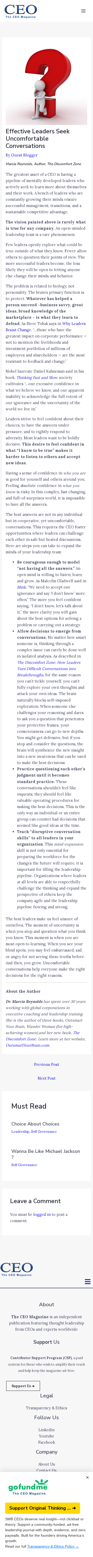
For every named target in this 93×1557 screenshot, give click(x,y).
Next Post (47, 1078)
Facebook (46, 1442)
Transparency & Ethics (46, 1407)
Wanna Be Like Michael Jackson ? (45, 1154)
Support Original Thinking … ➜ (42, 1508)
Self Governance (44, 1131)
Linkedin (46, 1429)
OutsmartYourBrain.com (27, 1045)
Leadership (20, 1131)
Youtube (46, 1436)
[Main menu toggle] (83, 10)
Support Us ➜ (23, 1386)
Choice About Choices (35, 1124)
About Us (46, 1464)
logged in (42, 1214)
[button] (88, 1281)
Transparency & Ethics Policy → (53, 1546)
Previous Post (46, 1064)
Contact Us (46, 1470)
